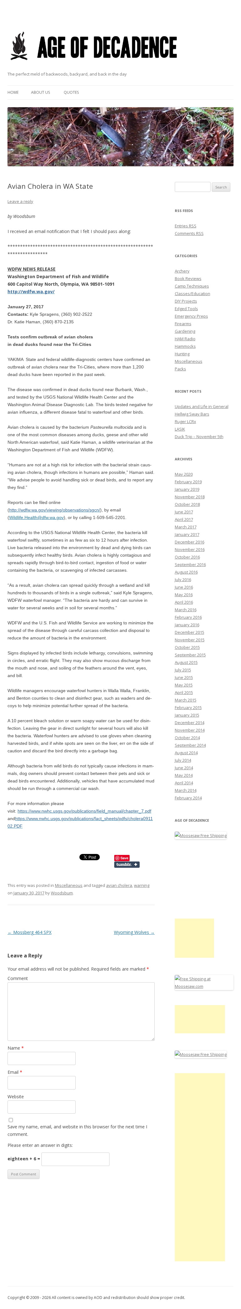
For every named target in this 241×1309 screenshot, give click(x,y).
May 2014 (184, 775)
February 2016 (188, 617)
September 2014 (190, 745)
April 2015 (184, 692)
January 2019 (187, 489)
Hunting (182, 354)
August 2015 (186, 662)
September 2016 (190, 564)
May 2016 (184, 594)
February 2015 (188, 707)
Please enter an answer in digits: (40, 1145)
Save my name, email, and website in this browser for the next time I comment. (77, 1130)
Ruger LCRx (185, 421)
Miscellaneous (69, 885)
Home (13, 92)
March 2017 (185, 527)
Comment (18, 978)
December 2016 (189, 542)
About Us (40, 92)
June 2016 (184, 587)
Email (15, 1072)
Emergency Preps (191, 316)
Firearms (183, 323)
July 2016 (183, 579)
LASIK (180, 429)
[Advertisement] (194, 938)
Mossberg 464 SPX (29, 932)
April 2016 (184, 602)
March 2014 (185, 790)
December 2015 (189, 632)
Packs (180, 369)
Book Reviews (188, 278)
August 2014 (186, 752)
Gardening (185, 331)
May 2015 (184, 685)
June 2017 (184, 512)
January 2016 (187, 625)
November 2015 (190, 640)
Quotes (71, 92)
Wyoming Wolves (134, 932)
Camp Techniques (192, 286)
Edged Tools (186, 308)
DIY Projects (186, 301)
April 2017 (184, 519)
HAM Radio (185, 339)
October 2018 (187, 504)
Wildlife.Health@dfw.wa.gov (36, 517)
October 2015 (187, 647)
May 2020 (184, 474)
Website (16, 1097)
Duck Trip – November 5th (199, 436)
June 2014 (184, 768)
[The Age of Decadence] (94, 68)
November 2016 (190, 549)
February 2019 (188, 482)
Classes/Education (192, 293)
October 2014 (187, 737)
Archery (182, 271)
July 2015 (183, 670)
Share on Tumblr (127, 864)
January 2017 (187, 534)
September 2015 (190, 655)
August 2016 (186, 572)
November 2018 (190, 497)
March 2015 (185, 700)
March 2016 (185, 609)
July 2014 (183, 760)
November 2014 (190, 730)
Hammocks (185, 346)
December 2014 (189, 722)
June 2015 (184, 677)
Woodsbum (62, 893)
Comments (189, 233)
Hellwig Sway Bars (192, 414)
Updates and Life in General (201, 406)
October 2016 (187, 557)
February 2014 (188, 798)
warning (141, 885)
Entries (185, 226)
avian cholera (119, 885)
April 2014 (184, 783)
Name (16, 1048)
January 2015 (187, 715)
